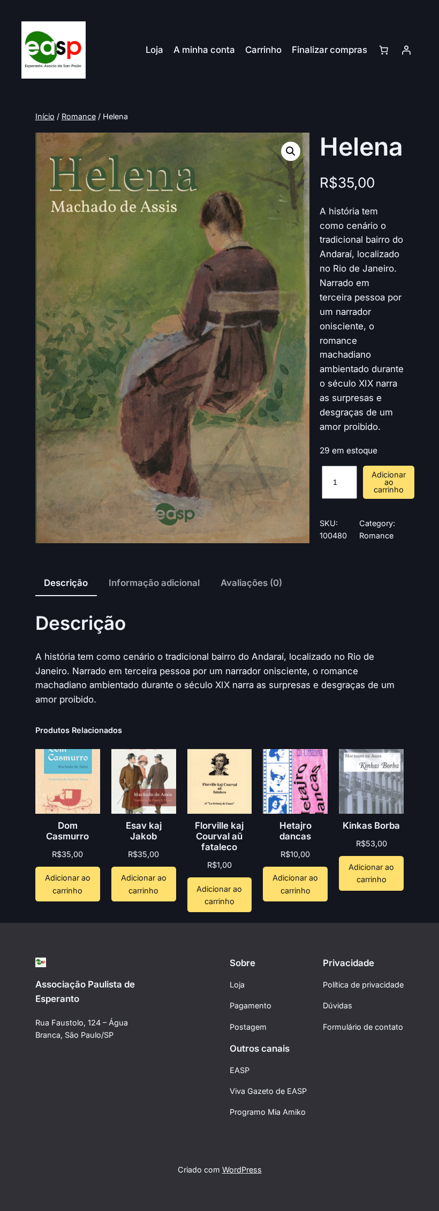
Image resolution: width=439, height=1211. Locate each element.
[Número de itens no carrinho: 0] (384, 49)
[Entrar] (406, 49)
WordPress (242, 1169)
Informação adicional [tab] (154, 582)
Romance (79, 116)
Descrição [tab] (66, 582)
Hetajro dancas (295, 831)
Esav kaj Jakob (144, 831)
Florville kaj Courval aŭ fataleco (219, 836)
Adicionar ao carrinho (389, 482)
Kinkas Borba (371, 825)
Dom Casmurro (67, 831)
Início (45, 116)
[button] (290, 151)
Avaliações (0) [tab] (251, 582)
